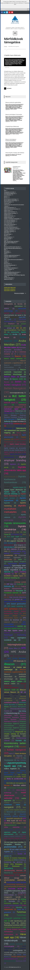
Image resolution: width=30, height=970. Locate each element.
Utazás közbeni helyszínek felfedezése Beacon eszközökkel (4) (15, 931)
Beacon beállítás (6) (12, 361)
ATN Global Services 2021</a (15, 967)
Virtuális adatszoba (8, 277)
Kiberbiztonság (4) (13, 713)
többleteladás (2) (10, 909)
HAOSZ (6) (21, 626)
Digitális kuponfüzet (12, 107)
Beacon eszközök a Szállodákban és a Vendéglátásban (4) (15, 367)
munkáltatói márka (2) (15, 804)
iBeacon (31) (15, 664)
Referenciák (7, 263)
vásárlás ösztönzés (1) (17, 944)
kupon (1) (12, 753)
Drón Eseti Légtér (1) (14, 536)
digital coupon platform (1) (16, 446)
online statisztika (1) (15, 827)
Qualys (5, 261)
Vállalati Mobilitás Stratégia (10, 273)
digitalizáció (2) (9, 532)
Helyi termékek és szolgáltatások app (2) (15, 642)
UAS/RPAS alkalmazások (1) (13, 927)
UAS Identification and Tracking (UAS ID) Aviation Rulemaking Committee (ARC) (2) (15, 923)
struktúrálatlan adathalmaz (10, 268)
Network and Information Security (12, 247)
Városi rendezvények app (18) (15, 940)
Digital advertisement (17, 60)
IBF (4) (23, 692)
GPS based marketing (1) (16, 606)
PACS (5, 254)
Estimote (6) (9, 586)
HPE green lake (7, 234)
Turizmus (6, 270)
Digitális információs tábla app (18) (15, 470)
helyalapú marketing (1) (15, 632)
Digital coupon (18, 60)
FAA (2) (17, 586)
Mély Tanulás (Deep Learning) (11, 241)
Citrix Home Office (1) (18, 413)
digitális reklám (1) (11, 514)
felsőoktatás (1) (9, 591)
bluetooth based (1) (11, 402)
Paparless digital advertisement (12, 133)
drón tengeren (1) (20, 545)
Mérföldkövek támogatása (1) (16, 783)
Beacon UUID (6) (19, 379)
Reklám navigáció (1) (19, 856)
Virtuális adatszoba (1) (18, 956)
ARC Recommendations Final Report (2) (15, 330)
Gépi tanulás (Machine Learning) (11, 228)
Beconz (6, 59)
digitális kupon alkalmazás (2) (15, 490)
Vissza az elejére (19, 293)
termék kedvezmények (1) (12, 905)
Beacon (6, 196)
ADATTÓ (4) (9, 306)
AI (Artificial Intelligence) (9, 193)
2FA (5, 190)
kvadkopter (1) (9, 758)
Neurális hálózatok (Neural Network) (12, 248)
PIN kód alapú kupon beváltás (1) (15, 842)
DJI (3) (19, 532)
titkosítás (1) (21, 907)
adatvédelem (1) (20, 306)
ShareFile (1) (8, 873)
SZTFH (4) (22, 895)
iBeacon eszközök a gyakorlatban (13, 102)
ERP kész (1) (11, 584)
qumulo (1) (7, 856)
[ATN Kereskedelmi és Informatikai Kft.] (15, 24)
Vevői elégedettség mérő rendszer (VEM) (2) (15, 948)
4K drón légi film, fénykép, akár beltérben (15, 152)
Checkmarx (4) (20, 411)
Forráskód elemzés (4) (12, 593)
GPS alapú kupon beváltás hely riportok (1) (15, 602)
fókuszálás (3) (21, 591)
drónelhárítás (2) (10, 555)
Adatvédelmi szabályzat (9, 289)
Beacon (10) (20, 356)
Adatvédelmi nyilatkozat (9, 290)
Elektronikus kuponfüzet (14, 132)
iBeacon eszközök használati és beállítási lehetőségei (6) (15, 676)
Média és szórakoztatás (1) (16, 779)
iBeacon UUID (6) (11, 690)
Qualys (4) (22, 854)
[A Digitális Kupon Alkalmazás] (7, 169)
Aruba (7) (17, 334)
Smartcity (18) (11, 875)
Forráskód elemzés (8, 225)
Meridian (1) (8, 785)
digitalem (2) (14, 464)
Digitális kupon (15, 61)
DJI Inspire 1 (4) (16, 534)
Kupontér (12, 63)
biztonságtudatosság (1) (18, 393)
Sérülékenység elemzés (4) (15, 870)
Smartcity (6, 266)
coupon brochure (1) (19, 421)
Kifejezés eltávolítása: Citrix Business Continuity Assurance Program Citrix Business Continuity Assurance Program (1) (15, 717)
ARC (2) (19, 328)
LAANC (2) (18, 758)
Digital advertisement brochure (12, 105)
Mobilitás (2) (21, 800)
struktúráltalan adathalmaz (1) (16, 884)
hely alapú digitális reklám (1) (15, 630)
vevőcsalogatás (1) (11, 946)
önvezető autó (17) (15, 829)
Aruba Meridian (7, 194)
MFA (5, 244)
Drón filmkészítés (13, 155)
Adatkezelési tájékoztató (10, 287)
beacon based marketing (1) (15, 358)
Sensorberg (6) (15, 868)
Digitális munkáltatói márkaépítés (11, 218)
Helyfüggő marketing (9, 231)
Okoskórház (7, 252)
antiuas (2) (11, 328)
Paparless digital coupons (18, 179)
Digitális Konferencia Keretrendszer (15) (15, 479)
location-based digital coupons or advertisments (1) (15, 773)
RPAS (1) (17, 860)
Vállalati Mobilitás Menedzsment (11, 272)
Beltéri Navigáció (8, 202)
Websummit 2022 (8, 279)
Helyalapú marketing (14, 108)
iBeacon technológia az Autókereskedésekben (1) (15, 685)
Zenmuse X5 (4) (10, 961)
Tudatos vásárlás (8, 64)
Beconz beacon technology (14, 59)
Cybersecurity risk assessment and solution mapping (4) (15, 430)
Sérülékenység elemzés (9, 265)
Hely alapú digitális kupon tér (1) (15, 628)
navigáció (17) (12, 807)
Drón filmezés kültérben (9, 221)
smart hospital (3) (19, 873)
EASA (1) (22, 559)
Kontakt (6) (21, 740)
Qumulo (6, 262)
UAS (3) (7, 921)
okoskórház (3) (11, 825)
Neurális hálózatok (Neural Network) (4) (15, 816)
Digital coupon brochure (14, 106)
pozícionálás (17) (13, 847)
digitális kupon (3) (19, 487)
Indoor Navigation (8, 237)
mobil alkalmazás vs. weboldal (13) (15, 795)
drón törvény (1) (9, 547)
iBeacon (6, 235)
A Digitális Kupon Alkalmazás (12, 55)
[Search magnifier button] (28, 9)
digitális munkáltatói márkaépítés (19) (15, 508)
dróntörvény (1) (10, 559)
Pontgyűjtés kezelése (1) (15, 844)
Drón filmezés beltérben (10, 154)
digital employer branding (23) (15, 460)
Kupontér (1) (21, 756)
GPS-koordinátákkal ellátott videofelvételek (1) (15, 624)
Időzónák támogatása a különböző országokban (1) (15, 698)
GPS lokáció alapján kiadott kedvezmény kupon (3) (15, 616)
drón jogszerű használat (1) (16, 541)
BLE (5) (7, 396)
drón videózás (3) (13, 549)
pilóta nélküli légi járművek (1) (16, 840)
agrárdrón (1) (14, 317)
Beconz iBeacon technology (10, 200)
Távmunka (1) (13, 901)
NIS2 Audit (6, 251)
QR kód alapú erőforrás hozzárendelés (13, 259)
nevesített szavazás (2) (14, 818)
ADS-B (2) (9, 308)
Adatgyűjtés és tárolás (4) (15, 304)
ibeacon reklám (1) (11, 683)
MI (4, 245)
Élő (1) (17, 574)
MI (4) (11, 790)
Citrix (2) (7, 413)
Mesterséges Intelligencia (10, 242)
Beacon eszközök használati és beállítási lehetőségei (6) (15, 372)
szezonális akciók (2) (17, 889)
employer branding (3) (11, 578)
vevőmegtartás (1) (19, 950)
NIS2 (5, 249)
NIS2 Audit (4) (12, 821)
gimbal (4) (18, 599)
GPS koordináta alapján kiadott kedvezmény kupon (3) (15, 611)
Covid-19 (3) (8, 423)
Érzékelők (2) (21, 584)
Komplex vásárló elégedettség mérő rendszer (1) (15, 736)
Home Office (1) (14, 648)
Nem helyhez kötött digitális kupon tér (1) (15, 810)
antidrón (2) (17, 326)
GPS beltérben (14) (13, 609)
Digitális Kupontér (13, 62)
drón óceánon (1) (10, 543)
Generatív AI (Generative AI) (10, 227)
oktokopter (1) (21, 825)
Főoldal (5, 46)
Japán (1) (15, 711)
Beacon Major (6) (11, 377)
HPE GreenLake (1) (19, 661)
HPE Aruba (6, 232)
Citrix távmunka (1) (10, 419)
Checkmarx (6, 203)
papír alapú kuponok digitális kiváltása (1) (15, 838)
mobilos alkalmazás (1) (15, 802)
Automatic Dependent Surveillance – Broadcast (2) (15, 350)
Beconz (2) (8, 382)
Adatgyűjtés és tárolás (9, 192)
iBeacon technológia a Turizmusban (14, 114)
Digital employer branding (10, 213)
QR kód (5, 258)
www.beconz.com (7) (15, 959)
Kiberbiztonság (7, 238)
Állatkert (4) (13, 324)
